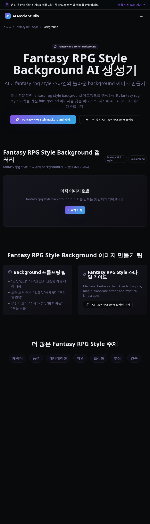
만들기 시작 (75, 210)
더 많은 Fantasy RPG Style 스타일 (113, 119)
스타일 (7, 27)
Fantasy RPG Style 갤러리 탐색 (111, 304)
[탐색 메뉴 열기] (141, 15)
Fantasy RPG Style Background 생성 (46, 119)
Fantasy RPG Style (26, 27)
